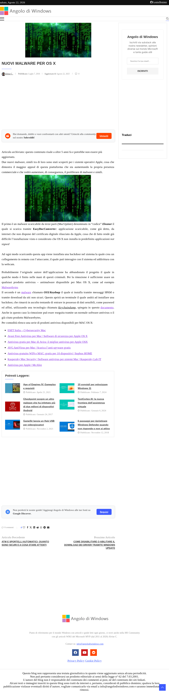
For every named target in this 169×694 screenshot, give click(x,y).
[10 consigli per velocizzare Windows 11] (67, 388)
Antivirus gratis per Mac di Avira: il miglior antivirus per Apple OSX (48, 341)
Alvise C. (9, 74)
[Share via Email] (48, 527)
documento (107, 307)
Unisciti (104, 136)
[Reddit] (93, 652)
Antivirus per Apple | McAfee (25, 365)
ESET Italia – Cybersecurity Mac (27, 330)
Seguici (104, 512)
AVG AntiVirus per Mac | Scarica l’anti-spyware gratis (39, 347)
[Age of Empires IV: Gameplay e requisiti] (12, 388)
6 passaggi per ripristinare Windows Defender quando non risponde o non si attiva (94, 425)
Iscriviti (142, 71)
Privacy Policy (76, 660)
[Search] (167, 19)
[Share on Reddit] (37, 527)
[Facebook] (75, 652)
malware (26, 292)
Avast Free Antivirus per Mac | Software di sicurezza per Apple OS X (47, 336)
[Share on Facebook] (27, 527)
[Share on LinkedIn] (34, 527)
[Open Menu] (2, 19)
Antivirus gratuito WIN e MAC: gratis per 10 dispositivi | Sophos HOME (50, 353)
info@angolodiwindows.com (90, 644)
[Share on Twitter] (31, 527)
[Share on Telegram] (44, 527)
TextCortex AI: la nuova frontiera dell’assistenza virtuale (91, 403)
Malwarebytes (10, 287)
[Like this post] (24, 527)
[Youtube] (84, 652)
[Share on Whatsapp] (41, 527)
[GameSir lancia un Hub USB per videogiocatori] (12, 425)
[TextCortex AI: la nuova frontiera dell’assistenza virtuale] (67, 404)
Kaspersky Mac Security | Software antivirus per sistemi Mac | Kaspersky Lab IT (54, 359)
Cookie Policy (93, 660)
